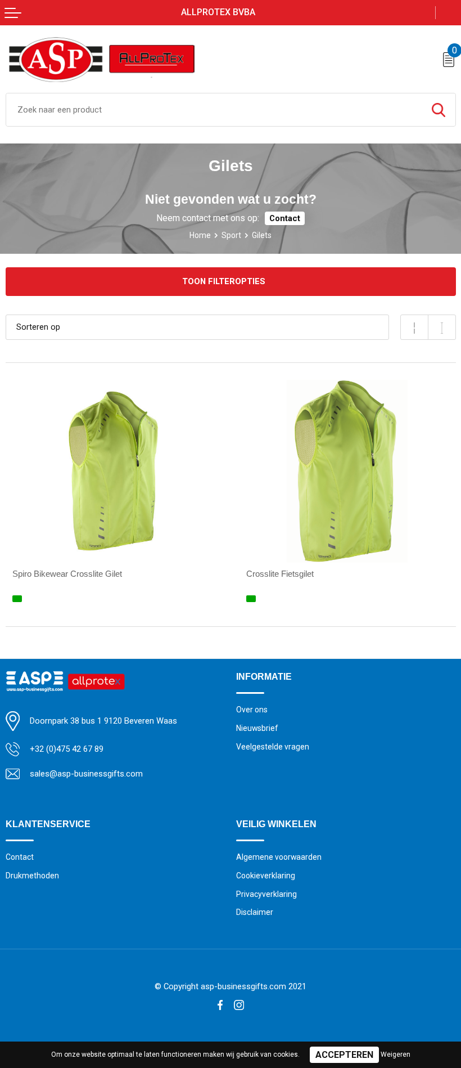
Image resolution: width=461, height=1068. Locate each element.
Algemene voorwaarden (279, 856)
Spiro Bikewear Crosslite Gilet (67, 573)
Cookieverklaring (265, 875)
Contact (284, 218)
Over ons (252, 709)
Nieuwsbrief (257, 728)
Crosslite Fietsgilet (280, 573)
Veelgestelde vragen (272, 746)
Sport (231, 235)
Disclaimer (254, 912)
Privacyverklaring (266, 894)
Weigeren (395, 1054)
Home (200, 235)
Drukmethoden (32, 875)
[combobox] (214, 109)
